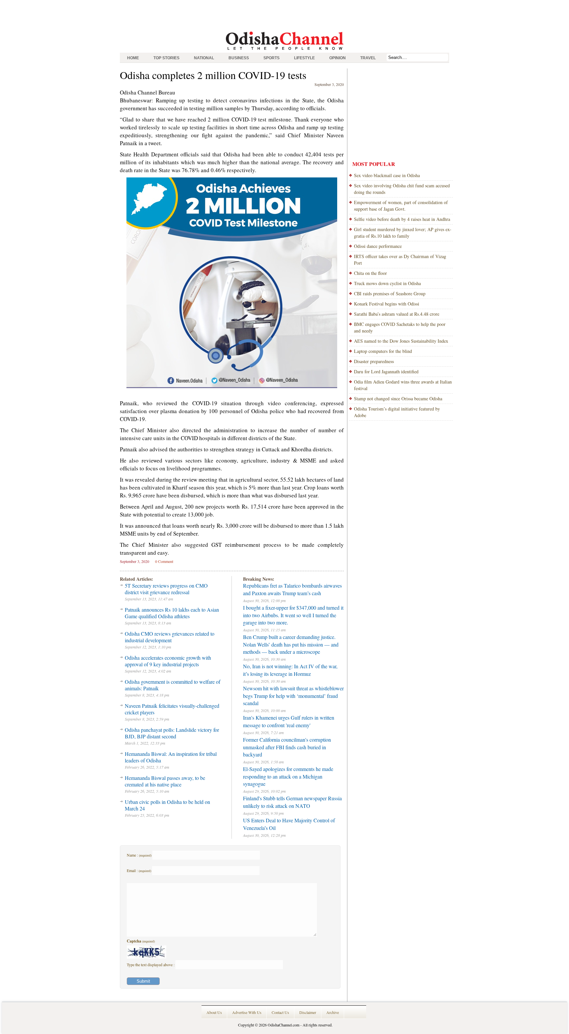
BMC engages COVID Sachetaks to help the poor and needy (400, 327)
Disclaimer (307, 1012)
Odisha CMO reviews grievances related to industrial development (169, 637)
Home (133, 58)
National (204, 58)
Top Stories (166, 58)
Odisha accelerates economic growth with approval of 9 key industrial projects (168, 661)
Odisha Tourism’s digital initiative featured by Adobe (397, 412)
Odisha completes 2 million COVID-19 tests (213, 75)
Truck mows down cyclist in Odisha (387, 283)
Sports (271, 58)
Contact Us (280, 1012)
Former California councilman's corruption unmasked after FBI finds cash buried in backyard (287, 747)
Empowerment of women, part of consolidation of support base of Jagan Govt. (401, 205)
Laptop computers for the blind (383, 351)
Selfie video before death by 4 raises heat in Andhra (402, 219)
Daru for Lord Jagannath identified (386, 371)
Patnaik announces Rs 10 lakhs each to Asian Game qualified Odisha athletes (172, 613)
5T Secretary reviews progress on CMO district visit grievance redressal (166, 589)
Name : (139, 855)
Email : (139, 870)
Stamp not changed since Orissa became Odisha (398, 398)
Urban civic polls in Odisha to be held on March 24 (167, 805)
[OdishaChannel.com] (285, 51)
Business (239, 58)
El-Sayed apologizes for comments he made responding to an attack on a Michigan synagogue (288, 776)
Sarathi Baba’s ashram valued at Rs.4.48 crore (396, 314)
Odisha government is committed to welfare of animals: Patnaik (172, 685)
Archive (332, 1012)
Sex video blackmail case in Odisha (387, 175)
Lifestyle (304, 58)
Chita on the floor (370, 273)
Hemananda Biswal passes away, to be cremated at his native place (165, 781)
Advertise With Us (246, 1012)
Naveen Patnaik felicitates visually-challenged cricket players (172, 709)
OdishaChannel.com (283, 1024)
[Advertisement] (284, 15)
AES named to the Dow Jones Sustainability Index (401, 341)
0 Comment (164, 561)
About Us (214, 1012)
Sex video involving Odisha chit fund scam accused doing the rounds (402, 188)
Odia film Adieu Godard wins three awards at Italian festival (403, 385)
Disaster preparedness (374, 361)
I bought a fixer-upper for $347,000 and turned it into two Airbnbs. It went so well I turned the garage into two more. (293, 615)
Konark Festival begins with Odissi (386, 304)
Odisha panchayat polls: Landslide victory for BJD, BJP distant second (172, 733)
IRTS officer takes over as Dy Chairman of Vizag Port (400, 259)
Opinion (337, 58)
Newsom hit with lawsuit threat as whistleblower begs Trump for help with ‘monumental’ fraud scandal (293, 695)
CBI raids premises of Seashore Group (389, 293)
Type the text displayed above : (151, 964)
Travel (368, 58)
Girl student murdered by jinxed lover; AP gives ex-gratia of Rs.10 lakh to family (402, 232)
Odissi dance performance (378, 246)
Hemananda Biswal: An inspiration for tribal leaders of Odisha (171, 757)
